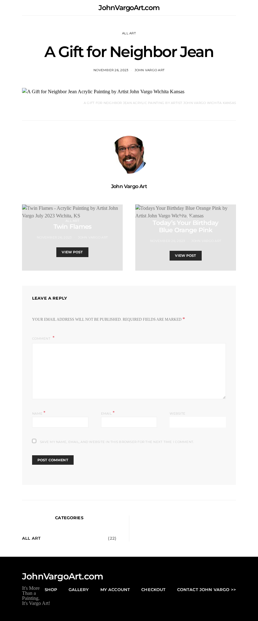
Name (39, 413)
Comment (41, 338)
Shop (51, 589)
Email (108, 413)
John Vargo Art (150, 70)
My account (115, 589)
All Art (129, 33)
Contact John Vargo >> (206, 589)
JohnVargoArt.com (128, 7)
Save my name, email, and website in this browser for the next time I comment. (117, 442)
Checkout (153, 589)
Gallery (79, 589)
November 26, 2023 (110, 70)
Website (177, 413)
